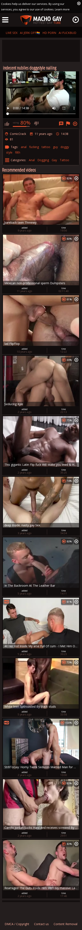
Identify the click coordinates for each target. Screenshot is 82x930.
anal (23, 147)
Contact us (41, 924)
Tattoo (64, 160)
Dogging (43, 160)
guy (55, 147)
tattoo (46, 147)
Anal (32, 160)
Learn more (62, 9)
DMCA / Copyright (17, 924)
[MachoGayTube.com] (41, 20)
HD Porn (49, 33)
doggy (65, 147)
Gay (54, 160)
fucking (34, 147)
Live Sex (11, 33)
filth (17, 152)
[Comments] (61, 123)
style (9, 152)
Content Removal (65, 924)
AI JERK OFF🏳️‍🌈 (30, 33)
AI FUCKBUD (67, 33)
